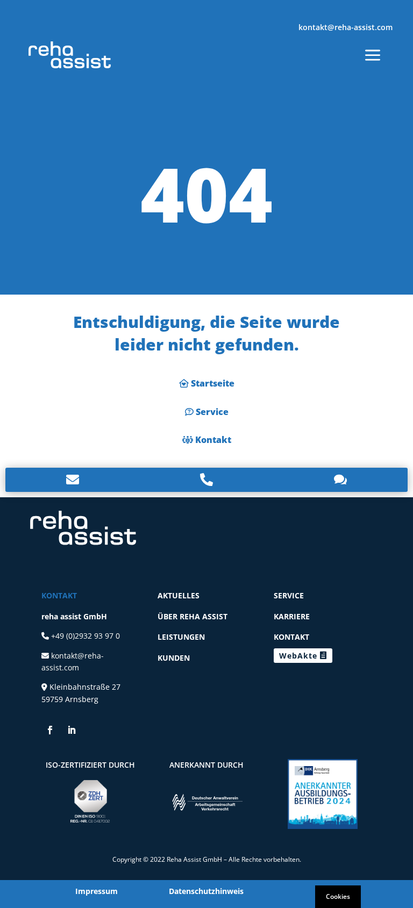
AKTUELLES (179, 595)
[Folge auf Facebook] (50, 730)
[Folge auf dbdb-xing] (93, 730)
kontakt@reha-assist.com (345, 27)
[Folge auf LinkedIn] (71, 730)
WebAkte (298, 655)
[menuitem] (69, 54)
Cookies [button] (338, 896)
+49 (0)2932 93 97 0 (84, 636)
